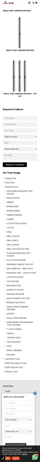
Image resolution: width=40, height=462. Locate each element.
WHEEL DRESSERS (14, 350)
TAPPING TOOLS (14, 337)
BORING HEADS (13, 210)
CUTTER (10, 227)
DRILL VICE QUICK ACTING (18, 249)
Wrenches (11, 354)
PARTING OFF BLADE (15, 294)
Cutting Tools (10, 178)
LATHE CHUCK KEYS (15, 277)
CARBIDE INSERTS (14, 215)
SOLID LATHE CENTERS (16, 318)
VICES (9, 346)
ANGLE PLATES (13, 198)
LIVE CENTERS (13, 281)
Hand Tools (9, 182)
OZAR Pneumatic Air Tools (16, 363)
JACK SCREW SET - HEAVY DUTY (20, 268)
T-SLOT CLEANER (14, 329)
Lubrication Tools (12, 359)
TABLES (10, 333)
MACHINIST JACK (14, 285)
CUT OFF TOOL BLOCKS (17, 223)
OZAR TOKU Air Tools (14, 367)
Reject (16, 458)
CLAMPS (10, 219)
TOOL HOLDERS (13, 342)
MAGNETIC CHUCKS (15, 290)
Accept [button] (6, 458)
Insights (8, 391)
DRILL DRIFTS (12, 240)
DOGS (9, 232)
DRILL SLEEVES (13, 244)
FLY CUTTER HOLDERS (16, 260)
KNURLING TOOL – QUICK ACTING (21, 273)
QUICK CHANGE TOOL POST (18, 298)
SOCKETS (11, 314)
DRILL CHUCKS (13, 236)
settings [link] (24, 454)
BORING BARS (13, 206)
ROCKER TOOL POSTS (16, 302)
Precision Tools (11, 371)
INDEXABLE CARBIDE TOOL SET (20, 264)
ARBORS (10, 202)
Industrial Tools (11, 187)
